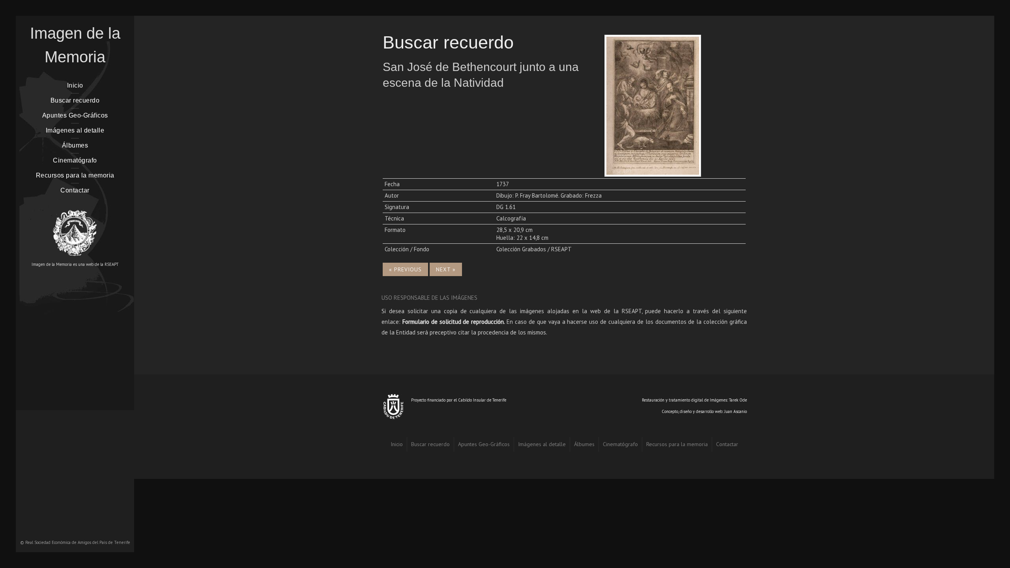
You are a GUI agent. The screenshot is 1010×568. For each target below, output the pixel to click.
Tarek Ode (738, 400)
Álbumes (75, 145)
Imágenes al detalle (75, 130)
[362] (652, 104)
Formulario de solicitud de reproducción (453, 321)
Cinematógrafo (75, 160)
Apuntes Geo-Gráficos (75, 115)
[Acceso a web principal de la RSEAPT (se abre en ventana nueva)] (75, 229)
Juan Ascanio (735, 411)
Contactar (75, 190)
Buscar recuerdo (75, 100)
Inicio (75, 85)
